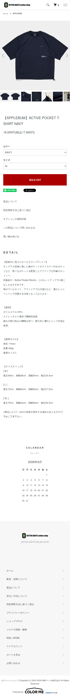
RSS (9, 637)
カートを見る (13, 654)
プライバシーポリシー (18, 612)
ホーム (5, 13)
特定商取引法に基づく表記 (17, 210)
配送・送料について (17, 579)
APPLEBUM (17, 13)
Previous (3, 55)
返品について (10, 201)
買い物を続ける (11, 236)
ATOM (16, 637)
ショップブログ (14, 621)
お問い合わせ (13, 663)
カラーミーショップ (10, 680)
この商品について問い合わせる (19, 227)
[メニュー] (65, 5)
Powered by (18, 691)
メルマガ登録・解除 (17, 629)
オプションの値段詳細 (14, 218)
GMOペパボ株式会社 (51, 680)
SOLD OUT (35, 179)
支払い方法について (17, 595)
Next (66, 55)
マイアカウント (14, 646)
